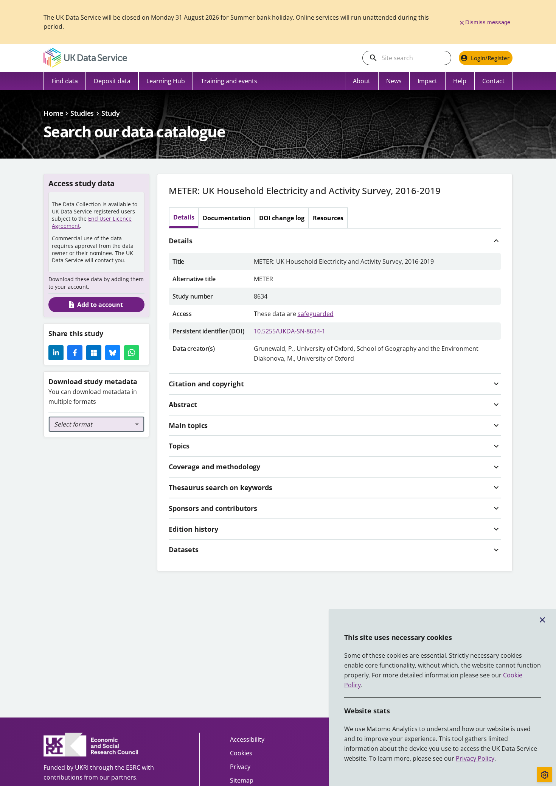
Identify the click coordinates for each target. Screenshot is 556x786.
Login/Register (490, 58)
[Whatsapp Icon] (131, 352)
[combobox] (96, 424)
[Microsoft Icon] (93, 352)
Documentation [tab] (227, 218)
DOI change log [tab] (281, 218)
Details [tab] (183, 217)
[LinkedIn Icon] (56, 352)
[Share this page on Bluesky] (112, 352)
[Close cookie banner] (542, 619)
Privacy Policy (475, 758)
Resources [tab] (328, 218)
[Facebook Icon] (74, 352)
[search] (373, 57)
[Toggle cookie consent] (544, 774)
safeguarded (316, 314)
